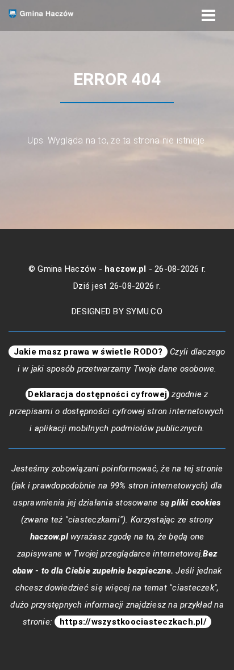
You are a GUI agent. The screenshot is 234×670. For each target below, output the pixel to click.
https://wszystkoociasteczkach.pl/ (133, 622)
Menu (208, 15)
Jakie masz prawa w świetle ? (88, 352)
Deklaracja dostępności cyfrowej (97, 394)
